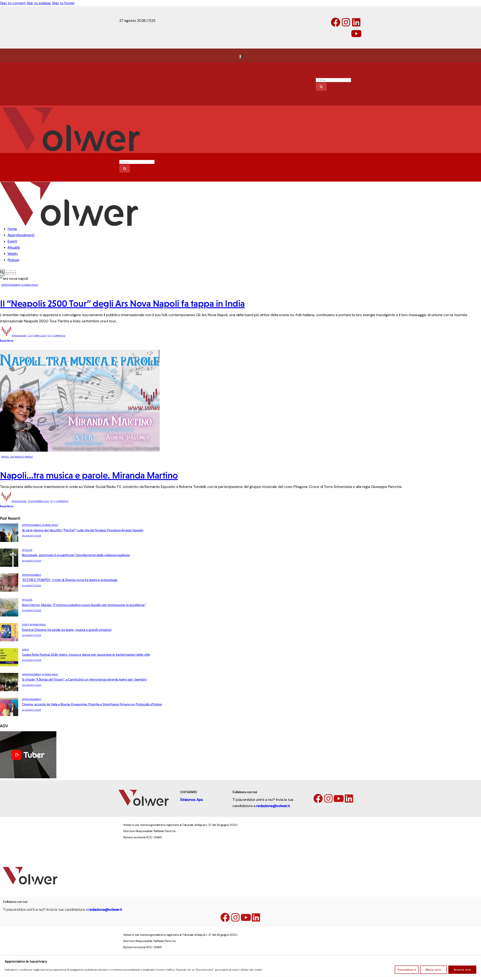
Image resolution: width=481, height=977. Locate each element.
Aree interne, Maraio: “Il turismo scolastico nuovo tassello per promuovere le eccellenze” (84, 605)
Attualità (27, 550)
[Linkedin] (356, 22)
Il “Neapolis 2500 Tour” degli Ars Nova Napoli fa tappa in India (122, 303)
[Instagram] (346, 22)
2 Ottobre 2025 (37, 335)
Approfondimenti (11, 285)
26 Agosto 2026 (31, 535)
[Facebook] (335, 22)
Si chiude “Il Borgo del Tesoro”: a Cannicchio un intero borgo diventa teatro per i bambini (84, 679)
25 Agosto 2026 (31, 585)
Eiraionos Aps (191, 799)
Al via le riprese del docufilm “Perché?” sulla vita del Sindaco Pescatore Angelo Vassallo (82, 530)
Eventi (25, 649)
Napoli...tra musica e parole (17, 457)
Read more (6, 340)
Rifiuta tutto (433, 969)
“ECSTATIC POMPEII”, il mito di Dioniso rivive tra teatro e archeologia (69, 580)
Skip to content (13, 3)
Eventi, (26, 624)
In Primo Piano (29, 285)
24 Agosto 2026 (31, 660)
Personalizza (405, 969)
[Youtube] (356, 33)
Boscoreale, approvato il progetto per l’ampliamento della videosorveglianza (76, 555)
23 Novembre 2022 (38, 501)
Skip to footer (63, 3)
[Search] (321, 87)
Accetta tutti (462, 969)
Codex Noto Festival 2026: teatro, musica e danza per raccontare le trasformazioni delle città (86, 655)
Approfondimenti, (32, 525)
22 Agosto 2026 (31, 709)
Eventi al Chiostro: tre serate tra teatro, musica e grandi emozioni (67, 630)
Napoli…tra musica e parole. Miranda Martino (89, 475)
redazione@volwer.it (273, 806)
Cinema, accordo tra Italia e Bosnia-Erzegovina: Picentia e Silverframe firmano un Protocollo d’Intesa (92, 704)
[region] (240, 966)
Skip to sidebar (38, 3)
